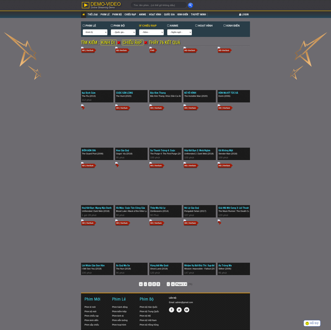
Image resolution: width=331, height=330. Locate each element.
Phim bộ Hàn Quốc (148, 307)
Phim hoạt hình (119, 325)
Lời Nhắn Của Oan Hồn (93, 265)
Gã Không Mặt (225, 150)
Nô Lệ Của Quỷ (191, 207)
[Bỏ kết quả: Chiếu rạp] (145, 42)
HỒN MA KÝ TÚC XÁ (228, 92)
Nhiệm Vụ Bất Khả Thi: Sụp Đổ (199, 265)
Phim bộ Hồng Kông (149, 325)
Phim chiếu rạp (91, 316)
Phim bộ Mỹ (145, 316)
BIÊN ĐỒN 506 (89, 150)
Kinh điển (182, 14)
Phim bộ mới (90, 311)
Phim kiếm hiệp (119, 311)
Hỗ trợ (314, 323)
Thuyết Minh (198, 14)
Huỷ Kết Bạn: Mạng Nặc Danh (97, 207)
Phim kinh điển (91, 320)
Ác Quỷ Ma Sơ (123, 265)
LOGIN (245, 14)
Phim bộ (117, 14)
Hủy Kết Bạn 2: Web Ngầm (197, 150)
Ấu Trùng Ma (225, 265)
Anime (142, 14)
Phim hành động (120, 307)
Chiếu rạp (130, 14)
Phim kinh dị (118, 316)
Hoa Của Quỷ (122, 150)
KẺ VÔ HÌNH (190, 92)
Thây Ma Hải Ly (157, 207)
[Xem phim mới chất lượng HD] (103, 5)
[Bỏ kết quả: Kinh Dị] (119, 42)
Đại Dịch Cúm (89, 92)
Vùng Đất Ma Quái (159, 265)
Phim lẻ (105, 14)
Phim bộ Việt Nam (148, 320)
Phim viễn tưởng (120, 320)
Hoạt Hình (155, 14)
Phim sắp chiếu (91, 325)
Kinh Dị (108, 42)
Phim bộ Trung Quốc (149, 311)
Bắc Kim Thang (158, 92)
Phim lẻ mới (90, 307)
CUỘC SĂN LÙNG (124, 92)
